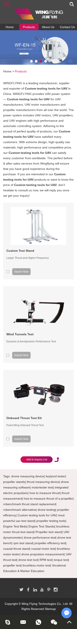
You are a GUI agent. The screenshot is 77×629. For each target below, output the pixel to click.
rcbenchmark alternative (19, 509)
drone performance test (40, 537)
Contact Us (67, 27)
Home (10, 27)
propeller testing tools (50, 521)
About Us (48, 27)
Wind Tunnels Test (20, 334)
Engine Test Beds (15, 526)
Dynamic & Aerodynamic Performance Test (31, 341)
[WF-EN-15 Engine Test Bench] (38, 47)
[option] (38, 47)
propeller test (12, 565)
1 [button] (31, 61)
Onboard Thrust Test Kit (24, 418)
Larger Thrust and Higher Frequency (27, 257)
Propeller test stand (49, 532)
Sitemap (50, 609)
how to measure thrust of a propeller (48, 498)
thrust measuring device (43, 482)
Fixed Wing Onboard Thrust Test (25, 425)
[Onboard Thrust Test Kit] (38, 393)
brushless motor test (36, 565)
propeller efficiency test (50, 543)
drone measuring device (27, 476)
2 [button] (36, 61)
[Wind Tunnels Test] (38, 309)
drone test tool (28, 560)
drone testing (46, 509)
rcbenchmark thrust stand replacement (29, 504)
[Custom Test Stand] (38, 226)
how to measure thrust (45, 493)
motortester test (42, 487)
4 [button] (45, 61)
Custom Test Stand (20, 250)
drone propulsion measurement (42, 554)
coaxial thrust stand (16, 548)
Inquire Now (21, 271)
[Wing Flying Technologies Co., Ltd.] (38, 12)
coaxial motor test (43, 548)
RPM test (46, 560)
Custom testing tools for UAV (37, 515)
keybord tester (55, 476)
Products (29, 27)
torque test (61, 560)
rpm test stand (23, 543)
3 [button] (41, 61)
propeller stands (14, 482)
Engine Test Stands (41, 526)
